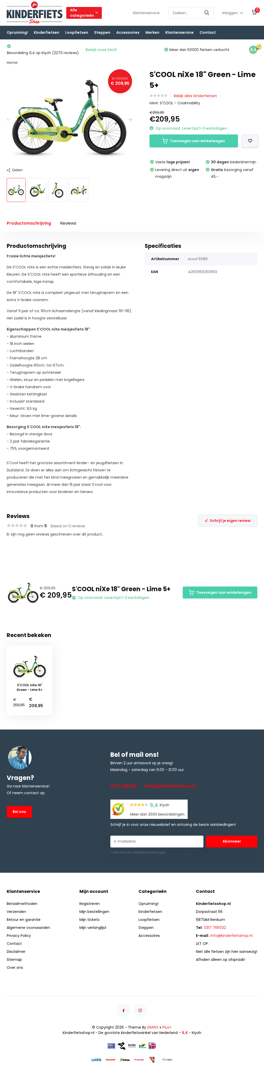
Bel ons (19, 811)
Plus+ (167, 1027)
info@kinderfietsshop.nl (169, 786)
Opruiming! (17, 32)
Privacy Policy (19, 935)
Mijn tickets (89, 919)
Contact (208, 32)
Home (12, 62)
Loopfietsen (76, 32)
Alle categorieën (82, 12)
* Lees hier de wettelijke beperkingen (138, 852)
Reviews (68, 223)
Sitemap (14, 959)
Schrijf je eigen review (230, 520)
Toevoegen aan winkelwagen (197, 140)
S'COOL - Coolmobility (180, 103)
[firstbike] (167, 1060)
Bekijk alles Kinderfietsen (195, 95)
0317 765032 (123, 786)
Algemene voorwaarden (28, 927)
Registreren (89, 903)
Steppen (102, 32)
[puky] (153, 1059)
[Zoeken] (207, 13)
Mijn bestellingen (94, 911)
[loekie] (96, 1059)
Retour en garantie (23, 919)
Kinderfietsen (46, 32)
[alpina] (139, 1059)
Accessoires (127, 32)
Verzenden (16, 911)
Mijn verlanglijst (92, 927)
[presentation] (8, 119)
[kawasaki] (110, 1059)
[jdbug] (125, 1059)
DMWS (153, 1027)
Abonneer (231, 841)
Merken (152, 32)
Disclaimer (16, 951)
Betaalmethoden (22, 903)
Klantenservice (146, 12)
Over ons (15, 967)
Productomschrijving (29, 223)
